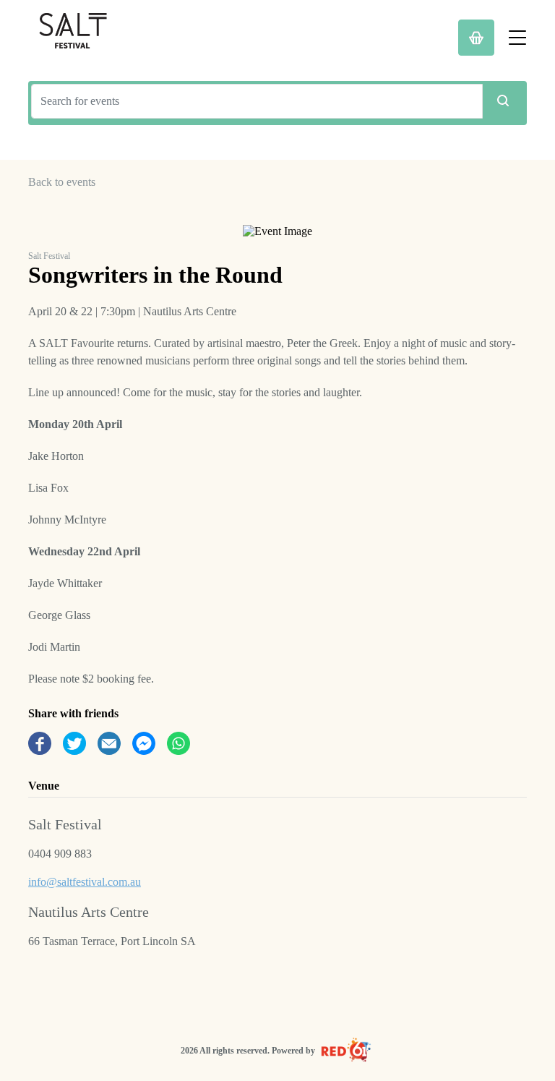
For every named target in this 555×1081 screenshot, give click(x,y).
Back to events (61, 182)
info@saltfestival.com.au (84, 882)
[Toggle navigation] (517, 37)
